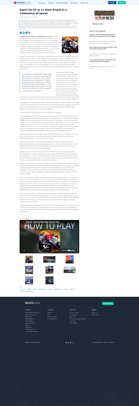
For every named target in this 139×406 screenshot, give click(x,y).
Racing (22, 291)
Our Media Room (52, 319)
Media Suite (28, 316)
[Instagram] (73, 342)
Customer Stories (52, 316)
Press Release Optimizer (32, 331)
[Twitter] (68, 342)
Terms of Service (97, 342)
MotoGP (72, 289)
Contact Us (95, 312)
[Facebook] (66, 342)
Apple (29, 289)
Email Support (95, 314)
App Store (23, 289)
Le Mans (65, 289)
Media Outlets (73, 323)
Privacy (106, 342)
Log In (112, 2)
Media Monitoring (30, 323)
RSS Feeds (73, 321)
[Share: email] (29, 32)
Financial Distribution (31, 314)
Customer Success (30, 329)
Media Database (29, 319)
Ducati (34, 289)
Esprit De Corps (42, 289)
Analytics (27, 325)
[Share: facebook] (20, 32)
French (50, 289)
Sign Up (121, 2)
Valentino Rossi (29, 291)
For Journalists (73, 314)
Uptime (111, 342)
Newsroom (73, 316)
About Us (49, 312)
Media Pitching (29, 321)
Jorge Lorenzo (57, 289)
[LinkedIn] (70, 342)
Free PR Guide (107, 303)
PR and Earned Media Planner (78, 319)
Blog (48, 314)
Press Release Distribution (32, 312)
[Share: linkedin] (26, 32)
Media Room (28, 327)
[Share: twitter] (23, 32)
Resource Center (74, 312)
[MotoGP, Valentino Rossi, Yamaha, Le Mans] (70, 44)
